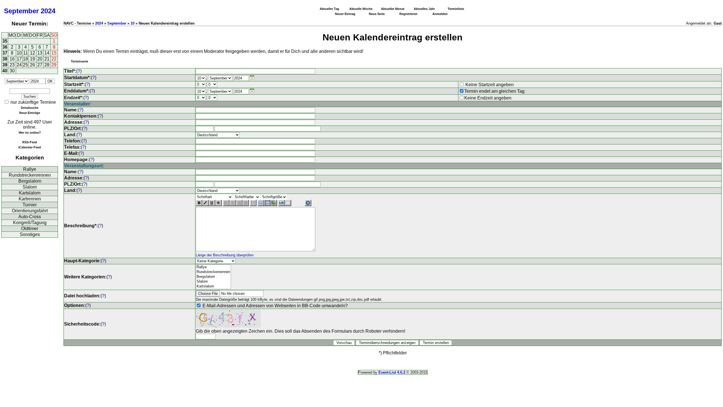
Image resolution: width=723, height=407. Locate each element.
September (21, 11)
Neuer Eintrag (345, 14)
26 (32, 64)
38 (4, 59)
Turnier (30, 204)
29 (53, 64)
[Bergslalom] (213, 276)
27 (39, 64)
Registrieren (408, 14)
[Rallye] (213, 267)
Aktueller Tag (329, 8)
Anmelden (440, 14)
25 (25, 64)
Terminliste (456, 8)
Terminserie (79, 61)
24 (19, 64)
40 (4, 70)
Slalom (30, 187)
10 (19, 53)
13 (39, 53)
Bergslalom (29, 181)
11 (25, 53)
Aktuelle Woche (361, 8)
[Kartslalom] (213, 286)
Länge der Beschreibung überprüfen (225, 255)
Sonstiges (30, 234)
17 (19, 59)
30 (12, 70)
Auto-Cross (29, 216)
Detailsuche (29, 107)
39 (4, 64)
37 (4, 53)
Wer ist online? (30, 132)
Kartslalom (29, 192)
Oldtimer (29, 228)
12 (32, 53)
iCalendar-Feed (29, 147)
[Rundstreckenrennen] (213, 272)
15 (53, 53)
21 (46, 59)
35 (4, 41)
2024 (48, 11)
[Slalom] (213, 281)
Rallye (29, 169)
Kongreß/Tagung (30, 222)
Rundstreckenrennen (30, 175)
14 (46, 53)
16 (12, 59)
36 (4, 47)
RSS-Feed (29, 142)
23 (12, 64)
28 (46, 64)
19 (32, 59)
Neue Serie (377, 14)
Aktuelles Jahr (424, 8)
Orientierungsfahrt (30, 210)
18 (25, 59)
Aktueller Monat (392, 8)
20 (39, 59)
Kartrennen (30, 198)
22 (53, 59)
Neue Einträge (29, 112)
